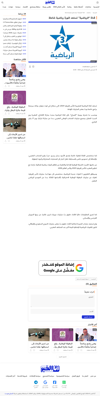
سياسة (18, 7)
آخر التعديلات (10, 376)
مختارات (88, 7)
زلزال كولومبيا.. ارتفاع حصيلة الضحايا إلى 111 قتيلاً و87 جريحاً (12, 43)
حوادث (10, 7)
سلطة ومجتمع (35, 7)
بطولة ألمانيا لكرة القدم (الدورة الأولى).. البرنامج (12, 26)
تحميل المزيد (63, 356)
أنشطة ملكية (78, 7)
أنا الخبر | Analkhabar (89, 66)
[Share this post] (30, 66)
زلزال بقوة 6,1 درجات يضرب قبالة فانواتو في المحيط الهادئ (12, 40)
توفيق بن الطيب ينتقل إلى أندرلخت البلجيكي (12, 36)
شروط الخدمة (22, 376)
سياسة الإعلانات (34, 376)
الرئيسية (96, 7)
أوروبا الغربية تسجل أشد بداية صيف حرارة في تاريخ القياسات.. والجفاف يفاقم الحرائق (12, 47)
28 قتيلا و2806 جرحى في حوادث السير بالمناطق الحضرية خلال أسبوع (12, 29)
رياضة (69, 7)
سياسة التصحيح (48, 376)
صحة (4, 7)
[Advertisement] (62, 89)
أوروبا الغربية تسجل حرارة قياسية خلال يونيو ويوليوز (12, 50)
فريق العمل (76, 376)
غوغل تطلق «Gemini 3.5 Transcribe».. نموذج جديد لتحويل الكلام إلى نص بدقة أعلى (12, 22)
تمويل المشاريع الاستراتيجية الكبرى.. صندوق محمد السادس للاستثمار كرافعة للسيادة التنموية (12, 19)
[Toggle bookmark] (33, 66)
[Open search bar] (2, 2)
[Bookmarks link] (97, 2)
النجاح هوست (9, 393)
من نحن (93, 376)
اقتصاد (25, 7)
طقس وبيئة (47, 7)
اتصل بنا (85, 376)
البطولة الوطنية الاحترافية (83, 279)
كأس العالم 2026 (59, 7)
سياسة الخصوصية (63, 376)
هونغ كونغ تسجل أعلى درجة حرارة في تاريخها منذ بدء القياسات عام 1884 (12, 54)
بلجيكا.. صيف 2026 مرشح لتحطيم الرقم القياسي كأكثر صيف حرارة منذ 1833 (12, 33)
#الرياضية (93, 279)
